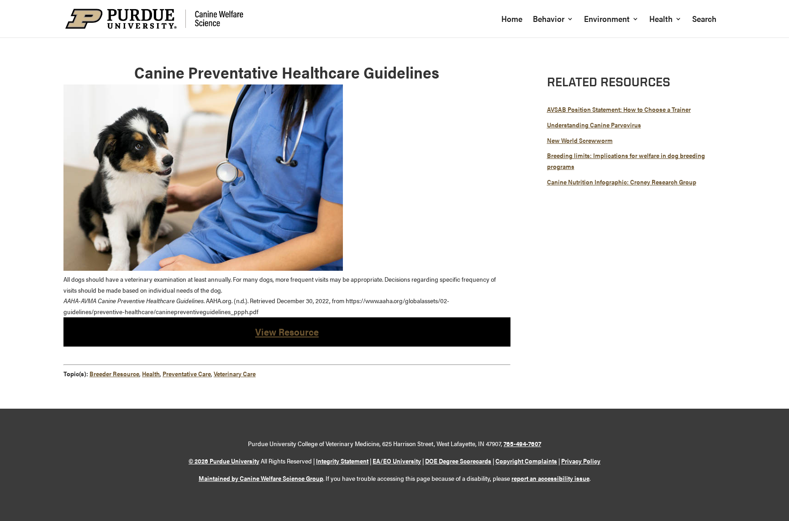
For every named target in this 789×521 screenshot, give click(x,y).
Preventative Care (187, 373)
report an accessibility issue (550, 478)
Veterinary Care (235, 373)
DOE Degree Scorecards (458, 460)
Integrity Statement (342, 460)
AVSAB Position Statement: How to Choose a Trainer (619, 109)
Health (661, 20)
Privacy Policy (580, 460)
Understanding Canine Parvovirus (594, 124)
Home (511, 20)
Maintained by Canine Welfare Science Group (261, 478)
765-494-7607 (522, 443)
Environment (607, 20)
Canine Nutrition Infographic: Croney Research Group (621, 181)
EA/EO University (397, 460)
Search (704, 20)
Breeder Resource (114, 373)
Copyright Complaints (526, 460)
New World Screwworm (580, 140)
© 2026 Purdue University (224, 460)
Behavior (548, 20)
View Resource (287, 331)
